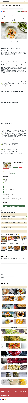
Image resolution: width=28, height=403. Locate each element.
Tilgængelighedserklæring (23, 391)
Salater (9, 390)
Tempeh (9, 392)
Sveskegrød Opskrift (17, 317)
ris (9, 19)
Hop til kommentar (6, 168)
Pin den (20, 167)
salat (25, 59)
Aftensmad (2, 390)
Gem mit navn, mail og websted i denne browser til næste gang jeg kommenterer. (12, 281)
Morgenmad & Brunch (4, 395)
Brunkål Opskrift (4, 317)
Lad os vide (16, 206)
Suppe (8, 391)
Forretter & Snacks (3, 392)
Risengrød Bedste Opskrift (17, 294)
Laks (4, 61)
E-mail (2, 277)
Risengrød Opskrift (4, 294)
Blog (14, 395)
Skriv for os (15, 391)
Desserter (2, 391)
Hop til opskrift (24, 11)
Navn (2, 274)
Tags (8, 395)
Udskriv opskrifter (19, 11)
